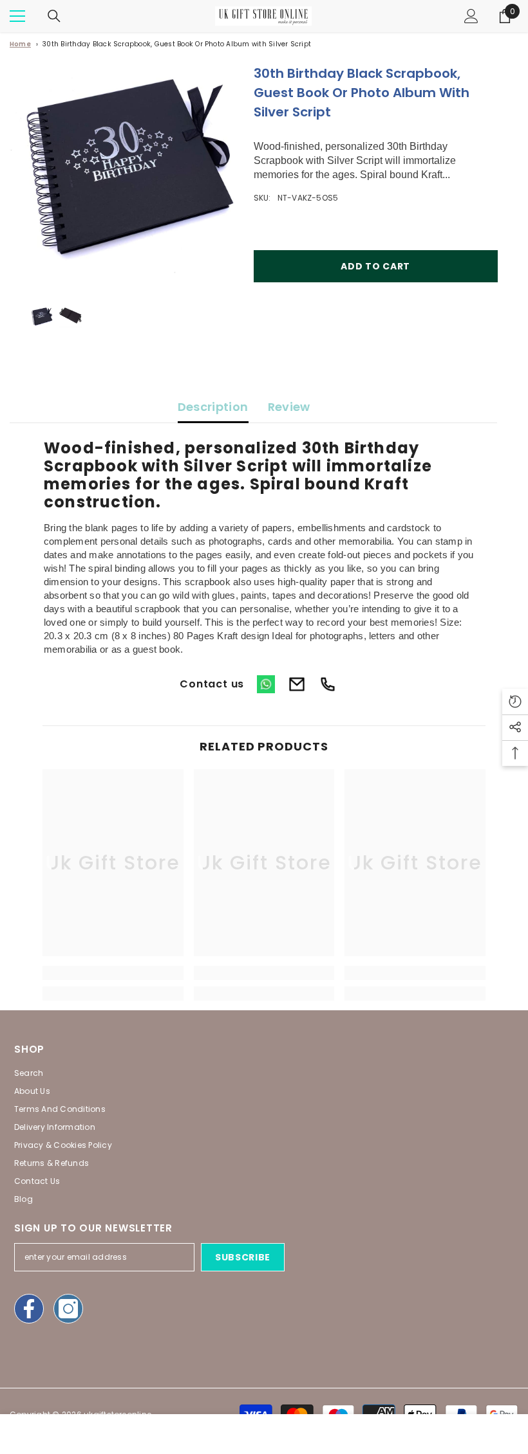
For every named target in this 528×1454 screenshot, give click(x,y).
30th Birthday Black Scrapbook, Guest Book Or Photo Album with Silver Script (176, 44)
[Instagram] (68, 1308)
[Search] (54, 16)
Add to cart (375, 266)
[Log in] (471, 16)
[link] (113, 973)
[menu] (17, 16)
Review (289, 407)
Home (20, 44)
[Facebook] (29, 1308)
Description (213, 407)
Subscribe (242, 1257)
